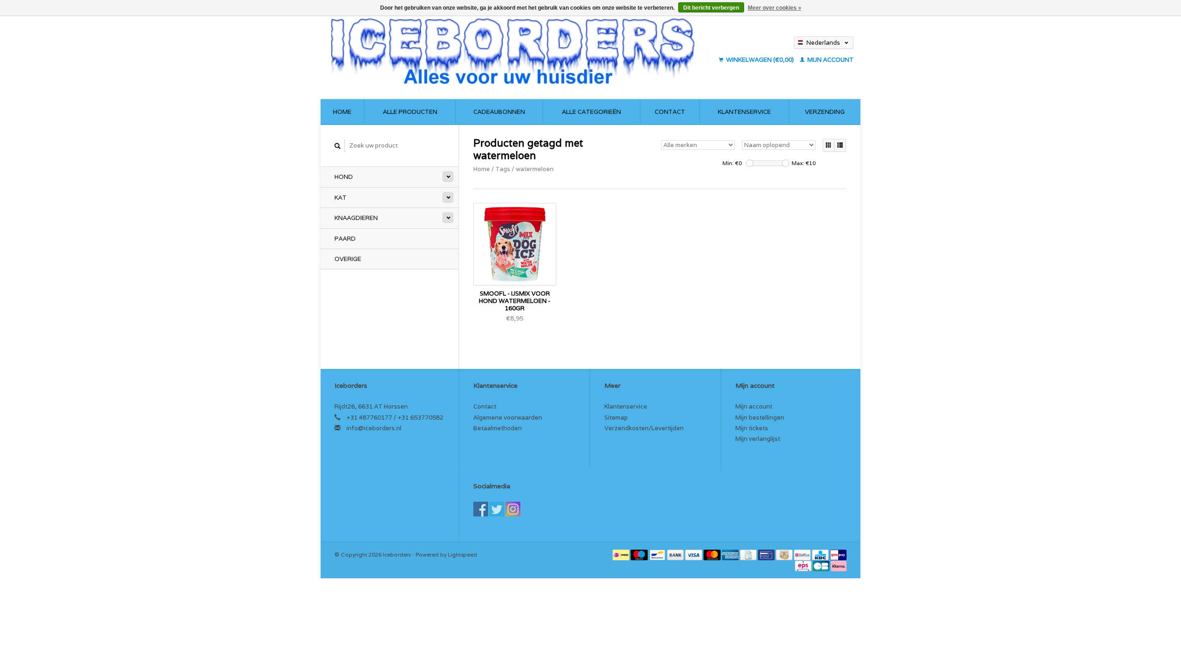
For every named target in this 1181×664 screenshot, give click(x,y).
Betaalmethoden (497, 428)
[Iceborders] (520, 50)
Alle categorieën (591, 112)
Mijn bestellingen (759, 417)
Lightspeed (462, 554)
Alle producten (410, 112)
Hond (343, 177)
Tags (502, 169)
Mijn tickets (751, 428)
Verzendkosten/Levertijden (644, 428)
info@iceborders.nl (373, 428)
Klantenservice (744, 112)
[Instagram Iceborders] (513, 509)
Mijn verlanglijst (757, 439)
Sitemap (616, 417)
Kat (340, 198)
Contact (670, 112)
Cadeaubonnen (499, 112)
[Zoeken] (338, 146)
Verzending (825, 112)
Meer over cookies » (774, 8)
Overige (347, 259)
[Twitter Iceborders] (496, 509)
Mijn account (829, 60)
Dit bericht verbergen (711, 8)
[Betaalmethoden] (622, 554)
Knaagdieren (356, 218)
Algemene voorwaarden (507, 417)
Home (342, 112)
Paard (345, 239)
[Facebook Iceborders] (480, 509)
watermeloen (535, 169)
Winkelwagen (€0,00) (760, 60)
